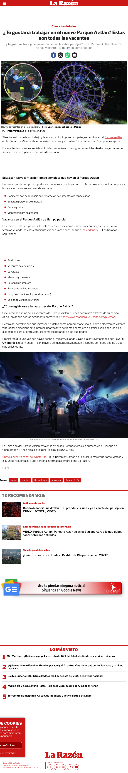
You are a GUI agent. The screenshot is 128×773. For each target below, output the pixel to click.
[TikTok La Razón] (70, 767)
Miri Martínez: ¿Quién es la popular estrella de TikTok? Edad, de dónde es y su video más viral (61, 656)
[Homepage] (64, 3)
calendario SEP (92, 230)
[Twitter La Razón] (60, 55)
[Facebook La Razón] (53, 55)
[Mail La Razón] (74, 55)
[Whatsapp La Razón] (67, 55)
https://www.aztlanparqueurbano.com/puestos (87, 316)
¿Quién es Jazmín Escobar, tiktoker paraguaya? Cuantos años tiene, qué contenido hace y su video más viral (65, 667)
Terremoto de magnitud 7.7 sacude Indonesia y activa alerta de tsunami (50, 695)
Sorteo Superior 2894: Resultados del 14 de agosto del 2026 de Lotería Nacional (55, 675)
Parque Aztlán (113, 137)
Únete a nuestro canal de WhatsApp (24, 456)
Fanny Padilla (15, 131)
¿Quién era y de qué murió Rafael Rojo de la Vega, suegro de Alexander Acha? (53, 685)
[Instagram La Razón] (63, 767)
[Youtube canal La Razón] (76, 767)
